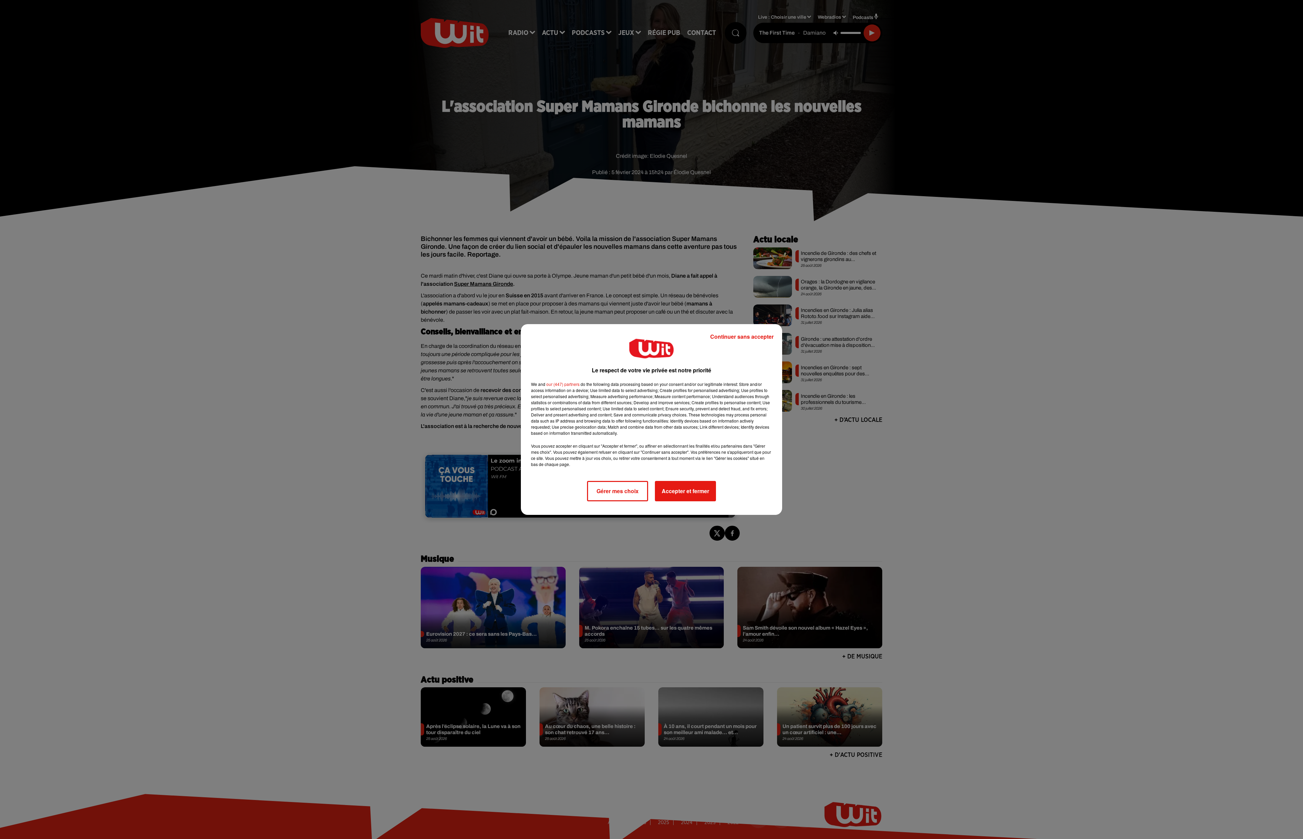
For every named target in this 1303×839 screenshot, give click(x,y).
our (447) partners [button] (563, 384)
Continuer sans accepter (742, 336)
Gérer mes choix (618, 491)
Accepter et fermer (685, 491)
